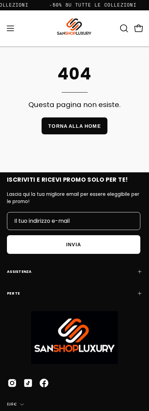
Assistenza (19, 271)
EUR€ (12, 404)
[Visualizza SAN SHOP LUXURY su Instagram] (12, 383)
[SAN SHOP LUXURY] (74, 28)
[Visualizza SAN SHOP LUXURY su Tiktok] (28, 383)
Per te (13, 293)
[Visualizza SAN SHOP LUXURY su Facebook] (44, 383)
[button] (123, 28)
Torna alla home (74, 126)
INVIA (73, 244)
